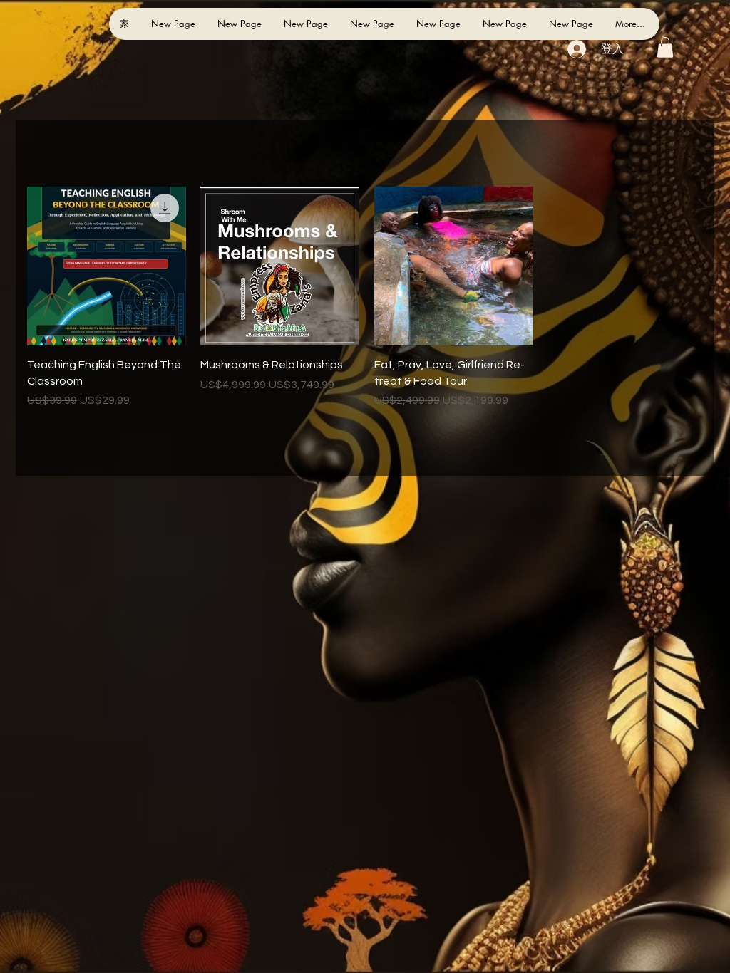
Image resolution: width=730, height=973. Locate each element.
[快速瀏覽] (106, 266)
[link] (665, 47)
